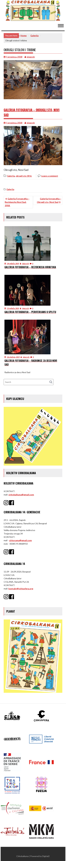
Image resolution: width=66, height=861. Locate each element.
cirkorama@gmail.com (20, 540)
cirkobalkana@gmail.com (21, 494)
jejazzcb (31, 57)
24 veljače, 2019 (13, 264)
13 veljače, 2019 (13, 308)
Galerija (11, 176)
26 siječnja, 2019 (13, 357)
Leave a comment (49, 176)
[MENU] (62, 25)
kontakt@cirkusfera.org (20, 588)
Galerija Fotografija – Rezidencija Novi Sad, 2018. (17, 202)
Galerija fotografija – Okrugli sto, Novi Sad (49, 200)
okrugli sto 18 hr (24, 176)
